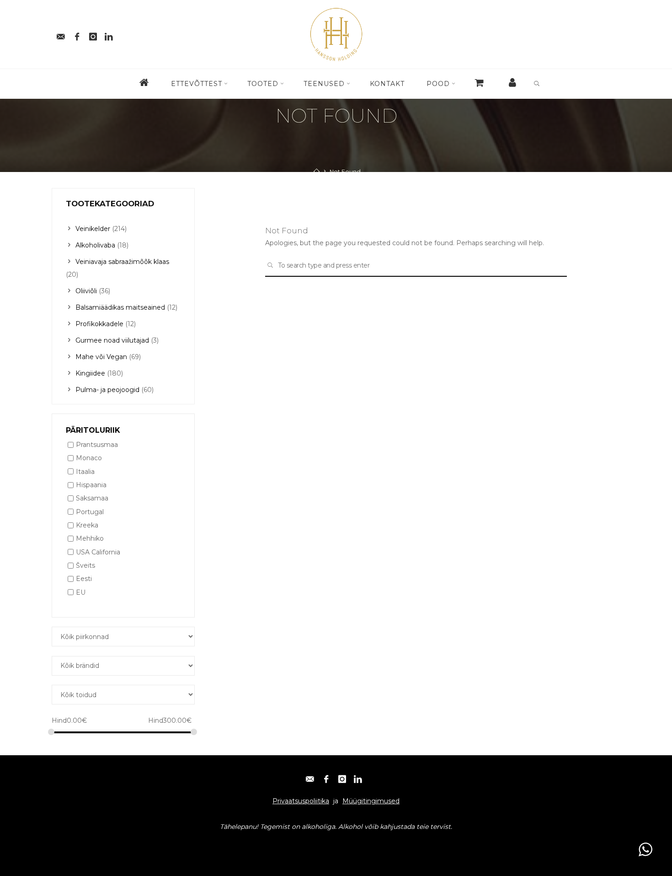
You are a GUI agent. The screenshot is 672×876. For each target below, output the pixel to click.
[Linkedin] (109, 34)
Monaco (89, 458)
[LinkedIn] (358, 776)
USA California (98, 552)
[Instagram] (93, 34)
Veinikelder (92, 229)
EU (80, 592)
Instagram (134, 844)
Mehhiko (90, 539)
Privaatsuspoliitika (300, 801)
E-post (66, 844)
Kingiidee (90, 373)
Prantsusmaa (97, 445)
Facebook (97, 844)
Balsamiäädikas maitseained (120, 307)
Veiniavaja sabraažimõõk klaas (122, 262)
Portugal (90, 512)
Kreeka (87, 525)
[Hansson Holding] (336, 34)
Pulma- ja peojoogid (107, 390)
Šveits (85, 565)
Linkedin (170, 844)
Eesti (84, 579)
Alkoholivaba (95, 245)
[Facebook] (77, 34)
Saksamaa (92, 498)
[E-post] (61, 34)
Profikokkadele (99, 324)
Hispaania (91, 485)
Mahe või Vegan (101, 357)
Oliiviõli (86, 291)
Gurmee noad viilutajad (112, 340)
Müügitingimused (371, 801)
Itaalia (85, 472)
